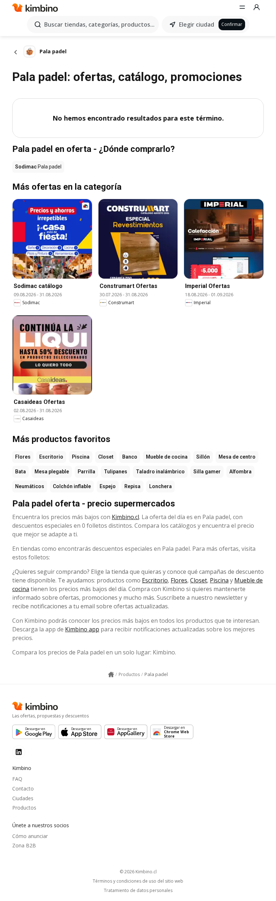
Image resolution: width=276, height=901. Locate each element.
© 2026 (138, 872)
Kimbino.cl (125, 517)
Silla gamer (207, 471)
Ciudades (22, 798)
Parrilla (86, 471)
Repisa (132, 486)
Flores (23, 457)
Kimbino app (82, 629)
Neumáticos (29, 486)
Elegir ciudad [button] (196, 24)
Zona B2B (24, 845)
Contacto (23, 788)
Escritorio (51, 457)
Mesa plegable (51, 471)
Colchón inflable (72, 486)
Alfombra (240, 471)
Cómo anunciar (30, 836)
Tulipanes (115, 471)
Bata (20, 471)
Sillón (203, 457)
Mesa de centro (237, 457)
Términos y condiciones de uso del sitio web (138, 881)
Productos (24, 807)
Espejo (108, 486)
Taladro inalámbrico (160, 471)
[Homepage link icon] (111, 674)
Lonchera (160, 486)
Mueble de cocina (167, 457)
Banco (129, 457)
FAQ (17, 778)
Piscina (80, 457)
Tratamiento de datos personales (138, 890)
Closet (106, 457)
